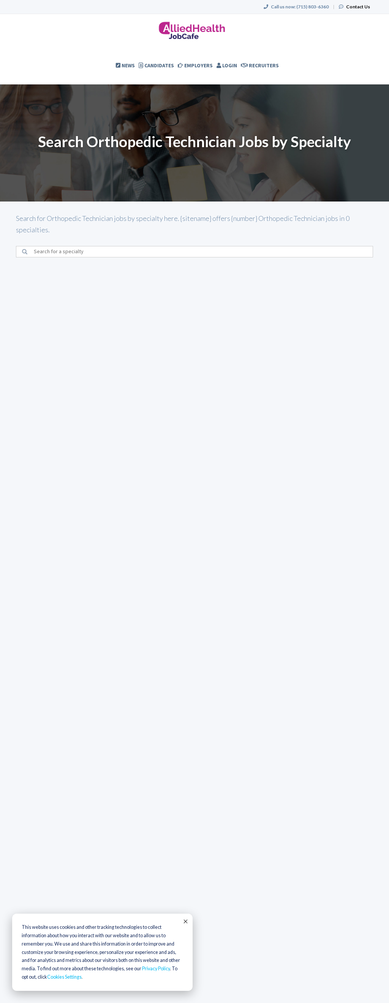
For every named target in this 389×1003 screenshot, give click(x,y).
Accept (185, 921)
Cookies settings (64, 977)
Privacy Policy (156, 968)
